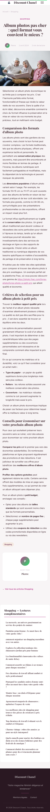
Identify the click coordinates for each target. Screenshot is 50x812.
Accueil (5, 12)
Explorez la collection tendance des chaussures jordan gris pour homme (22, 649)
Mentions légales (20, 797)
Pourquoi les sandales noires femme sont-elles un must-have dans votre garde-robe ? (24, 684)
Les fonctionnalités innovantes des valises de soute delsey (24, 657)
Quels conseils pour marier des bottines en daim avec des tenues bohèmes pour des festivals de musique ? (25, 741)
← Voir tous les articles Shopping (18, 589)
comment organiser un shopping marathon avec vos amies (25, 640)
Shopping (14, 12)
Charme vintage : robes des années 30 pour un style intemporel (23, 730)
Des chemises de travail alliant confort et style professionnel (24, 674)
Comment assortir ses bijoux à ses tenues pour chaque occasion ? (24, 666)
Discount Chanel (25, 2)
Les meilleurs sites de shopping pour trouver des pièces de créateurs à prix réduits (23, 713)
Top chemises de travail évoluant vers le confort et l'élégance (24, 722)
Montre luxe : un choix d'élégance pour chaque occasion (23, 694)
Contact (33, 797)
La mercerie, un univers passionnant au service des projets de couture (23, 623)
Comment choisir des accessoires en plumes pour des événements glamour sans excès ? (23, 752)
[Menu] (42, 3)
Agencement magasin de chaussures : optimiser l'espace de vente (22, 702)
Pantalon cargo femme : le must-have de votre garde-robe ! (24, 632)
